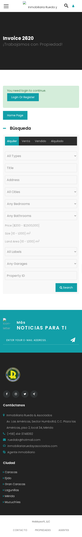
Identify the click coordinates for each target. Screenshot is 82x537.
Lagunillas (11, 490)
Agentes (64, 530)
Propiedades (43, 530)
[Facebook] (6, 394)
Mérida (9, 496)
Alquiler (12, 141)
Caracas (10, 472)
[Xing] (34, 394)
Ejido (7, 478)
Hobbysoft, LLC (41, 521)
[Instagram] (15, 394)
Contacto (20, 530)
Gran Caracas (14, 484)
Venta (26, 141)
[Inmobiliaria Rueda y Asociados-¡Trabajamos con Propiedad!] (41, 6)
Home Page (15, 115)
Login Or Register (23, 97)
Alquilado (57, 141)
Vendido (40, 141)
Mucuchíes (12, 502)
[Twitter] (24, 394)
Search (67, 288)
